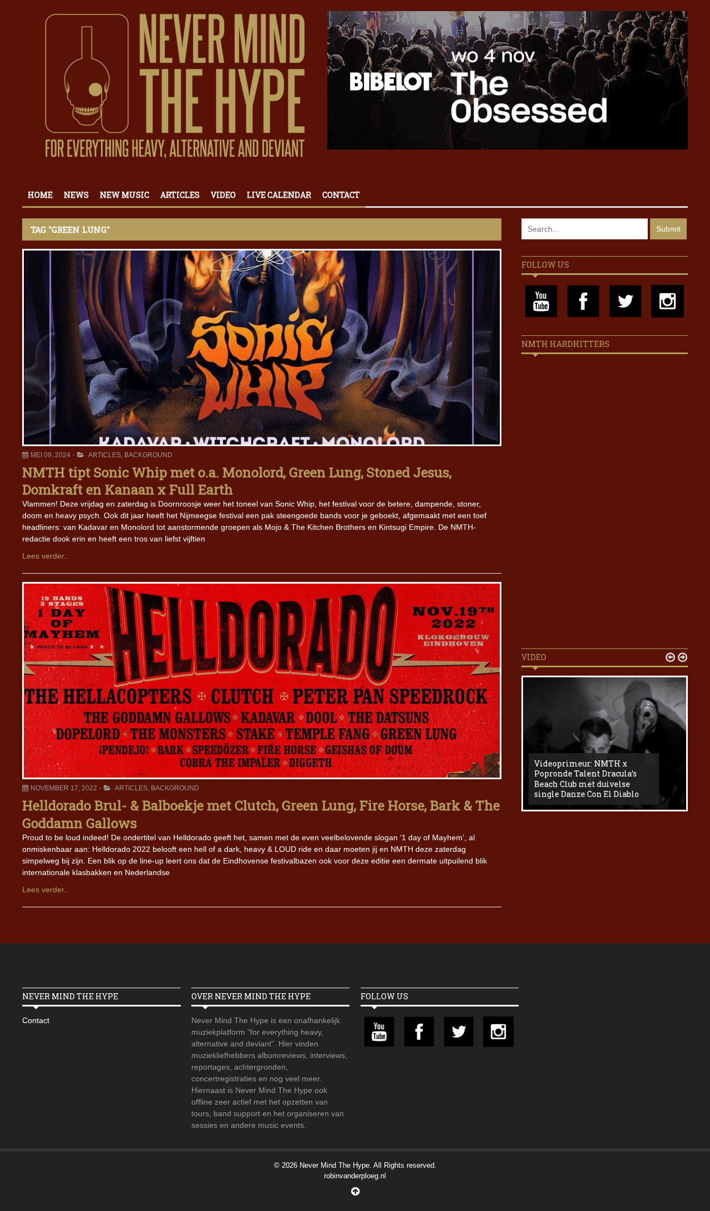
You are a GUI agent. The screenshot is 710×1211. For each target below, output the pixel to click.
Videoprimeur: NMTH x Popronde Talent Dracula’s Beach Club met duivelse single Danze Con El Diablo (586, 778)
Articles (180, 195)
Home (40, 195)
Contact (341, 195)
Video (223, 195)
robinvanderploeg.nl (355, 1176)
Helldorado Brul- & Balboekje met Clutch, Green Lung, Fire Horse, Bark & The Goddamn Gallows (261, 813)
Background (148, 455)
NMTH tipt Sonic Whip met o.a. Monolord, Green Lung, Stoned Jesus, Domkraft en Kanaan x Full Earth (237, 480)
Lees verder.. (45, 555)
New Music (124, 195)
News (76, 195)
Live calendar (279, 195)
